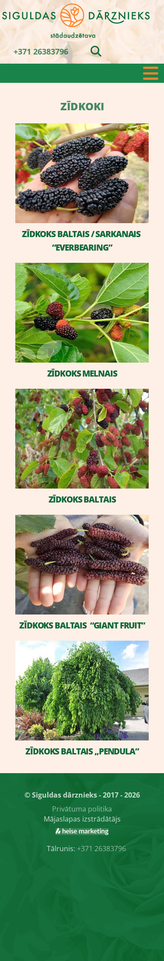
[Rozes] (82, 831)
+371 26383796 (41, 51)
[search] (96, 51)
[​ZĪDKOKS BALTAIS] (82, 439)
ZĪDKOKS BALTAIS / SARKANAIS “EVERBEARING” (82, 240)
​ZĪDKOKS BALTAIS (82, 499)
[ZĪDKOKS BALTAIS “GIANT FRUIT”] (82, 565)
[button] (82, 73)
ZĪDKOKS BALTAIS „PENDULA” (82, 751)
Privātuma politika (82, 809)
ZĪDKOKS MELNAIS (82, 373)
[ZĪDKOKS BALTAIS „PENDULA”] (82, 690)
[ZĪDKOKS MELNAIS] (82, 313)
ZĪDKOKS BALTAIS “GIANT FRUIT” (82, 625)
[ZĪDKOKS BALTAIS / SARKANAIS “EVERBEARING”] (82, 173)
